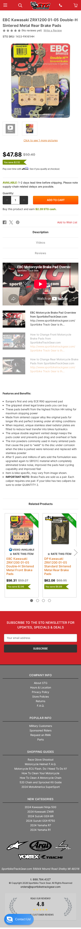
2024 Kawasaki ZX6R (40, 811)
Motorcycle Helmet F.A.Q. (40, 764)
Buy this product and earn (30, 209)
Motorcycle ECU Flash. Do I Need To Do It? (40, 768)
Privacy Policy (40, 692)
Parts (40, 739)
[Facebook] (4, 222)
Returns (40, 701)
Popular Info (40, 718)
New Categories (41, 799)
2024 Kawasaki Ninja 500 (40, 807)
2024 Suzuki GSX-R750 (40, 820)
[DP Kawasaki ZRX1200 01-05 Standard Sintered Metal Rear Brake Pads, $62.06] (59, 530)
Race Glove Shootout (40, 759)
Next (75, 552)
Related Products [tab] (41, 504)
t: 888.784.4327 (40, 879)
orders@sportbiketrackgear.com (40, 886)
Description (40, 232)
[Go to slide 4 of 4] (49, 600)
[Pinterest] (18, 222)
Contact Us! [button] (23, 919)
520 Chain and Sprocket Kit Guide (41, 782)
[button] (19, 919)
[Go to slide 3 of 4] (43, 600)
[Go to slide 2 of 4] (37, 600)
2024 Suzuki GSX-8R (40, 816)
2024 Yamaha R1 (40, 829)
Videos (40, 242)
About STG (40, 682)
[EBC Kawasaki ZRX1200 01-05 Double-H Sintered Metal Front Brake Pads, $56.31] (21, 530)
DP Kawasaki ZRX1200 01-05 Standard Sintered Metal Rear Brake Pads (57, 566)
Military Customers (40, 725)
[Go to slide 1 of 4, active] (31, 600)
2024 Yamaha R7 (40, 825)
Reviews (40, 253)
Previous (5, 552)
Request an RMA (40, 735)
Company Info (40, 675)
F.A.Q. (40, 705)
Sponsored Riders (40, 730)
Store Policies (40, 696)
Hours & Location (40, 687)
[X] (11, 222)
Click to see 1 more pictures (41, 140)
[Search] (20, 5)
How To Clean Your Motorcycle (40, 773)
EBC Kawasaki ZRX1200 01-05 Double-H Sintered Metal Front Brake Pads (20, 566)
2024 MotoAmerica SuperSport (40, 786)
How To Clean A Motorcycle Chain (40, 777)
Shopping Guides (40, 752)
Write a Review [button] (53, 30)
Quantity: (8, 193)
